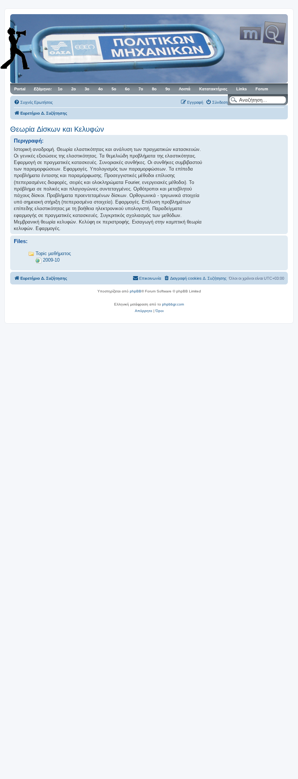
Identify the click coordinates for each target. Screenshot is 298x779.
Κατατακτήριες (213, 89)
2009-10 (51, 260)
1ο (60, 89)
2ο (73, 89)
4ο (100, 89)
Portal (19, 89)
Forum (261, 89)
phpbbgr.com (173, 304)
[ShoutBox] (25, 48)
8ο (154, 89)
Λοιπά (184, 89)
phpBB (135, 291)
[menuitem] (33, 102)
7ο (140, 89)
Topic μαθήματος (53, 253)
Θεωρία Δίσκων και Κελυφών (57, 129)
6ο (127, 89)
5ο (114, 89)
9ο (167, 89)
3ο (87, 89)
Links (241, 89)
